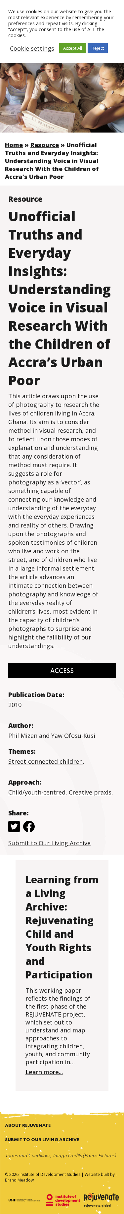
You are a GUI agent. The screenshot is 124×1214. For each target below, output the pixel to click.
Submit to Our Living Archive (49, 843)
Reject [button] (98, 48)
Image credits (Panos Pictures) (84, 1156)
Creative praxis (90, 792)
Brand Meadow (19, 1180)
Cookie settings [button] (32, 48)
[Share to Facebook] (29, 827)
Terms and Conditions (27, 1156)
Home (14, 145)
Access (62, 671)
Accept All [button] (72, 48)
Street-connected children (45, 761)
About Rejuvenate (28, 1126)
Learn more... (44, 1072)
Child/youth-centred (36, 792)
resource (44, 145)
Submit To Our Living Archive (42, 1140)
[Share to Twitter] (14, 827)
